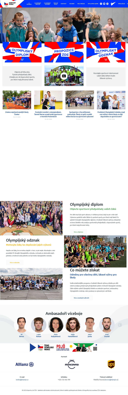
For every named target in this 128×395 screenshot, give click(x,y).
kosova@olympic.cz (111, 380)
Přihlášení (121, 3)
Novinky (71, 3)
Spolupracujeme (93, 3)
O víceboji (29, 3)
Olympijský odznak (47, 3)
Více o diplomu (78, 232)
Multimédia (81, 3)
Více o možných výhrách (81, 298)
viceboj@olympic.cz (22, 380)
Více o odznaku (15, 262)
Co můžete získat (85, 270)
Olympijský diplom (37, 3)
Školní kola (56, 3)
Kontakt (63, 3)
